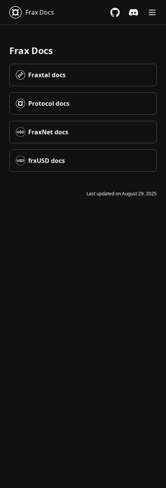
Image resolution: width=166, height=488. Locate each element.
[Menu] (152, 12)
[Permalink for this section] (59, 50)
